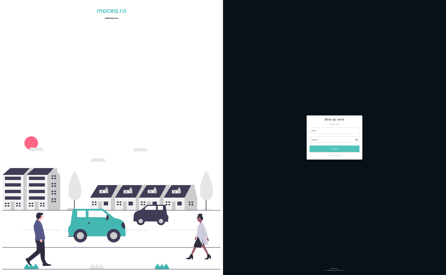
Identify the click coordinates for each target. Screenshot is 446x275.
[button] (356, 139)
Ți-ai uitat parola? (334, 155)
